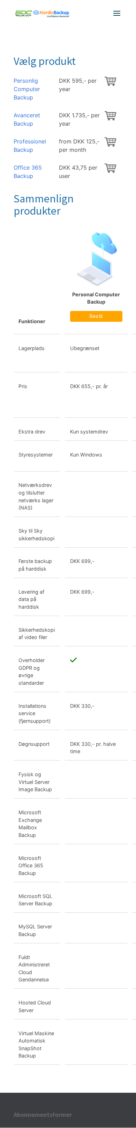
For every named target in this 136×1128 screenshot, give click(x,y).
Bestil (96, 316)
